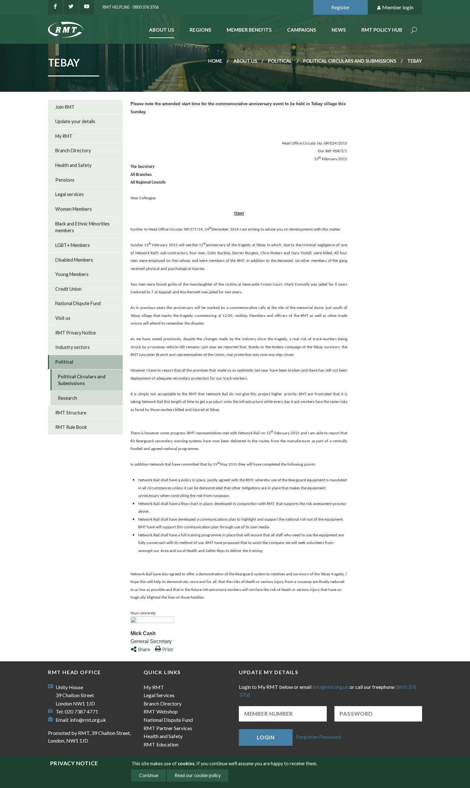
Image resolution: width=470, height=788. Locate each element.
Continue (148, 775)
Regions (200, 30)
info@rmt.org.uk (88, 720)
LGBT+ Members (72, 245)
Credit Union (68, 289)
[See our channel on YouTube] (86, 7)
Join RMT (64, 107)
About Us (161, 30)
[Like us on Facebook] (55, 7)
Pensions (64, 180)
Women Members (73, 209)
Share (144, 649)
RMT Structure (70, 412)
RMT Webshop (161, 711)
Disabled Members (74, 260)
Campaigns (301, 30)
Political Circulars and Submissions (349, 61)
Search (414, 30)
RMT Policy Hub (381, 30)
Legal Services (159, 695)
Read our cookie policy (198, 775)
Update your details (75, 121)
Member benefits (249, 30)
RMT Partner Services (168, 728)
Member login (397, 7)
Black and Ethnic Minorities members (82, 227)
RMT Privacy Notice (75, 332)
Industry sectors (72, 347)
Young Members (72, 274)
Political (280, 61)
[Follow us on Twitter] (71, 7)
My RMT (63, 136)
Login (266, 737)
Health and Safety (73, 165)
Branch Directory (73, 150)
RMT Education (161, 744)
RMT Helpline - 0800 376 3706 (131, 7)
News (339, 30)
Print (167, 649)
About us (245, 61)
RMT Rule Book (71, 427)
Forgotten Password (318, 737)
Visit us (62, 318)
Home (215, 61)
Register (340, 7)
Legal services (69, 194)
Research (67, 398)
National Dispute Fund (78, 303)
